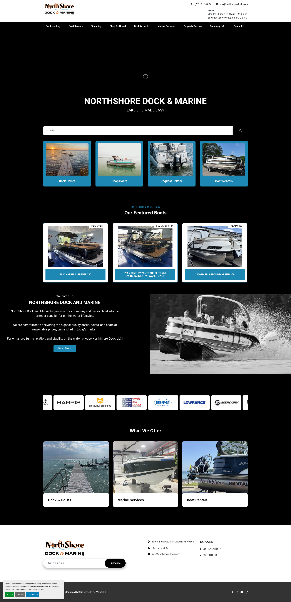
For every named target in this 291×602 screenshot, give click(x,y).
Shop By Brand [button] (118, 26)
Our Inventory (53, 26)
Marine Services (166, 26)
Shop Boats (119, 181)
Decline (20, 594)
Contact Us (239, 26)
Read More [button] (64, 348)
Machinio (101, 592)
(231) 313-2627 (203, 4)
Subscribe (115, 563)
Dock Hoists (67, 181)
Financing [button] (96, 26)
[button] (54, 26)
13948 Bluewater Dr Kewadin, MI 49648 (173, 541)
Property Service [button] (193, 26)
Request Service (172, 181)
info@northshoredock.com (233, 4)
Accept (10, 594)
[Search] (240, 130)
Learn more (33, 594)
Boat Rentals (76, 26)
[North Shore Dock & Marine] (64, 548)
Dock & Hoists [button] (141, 26)
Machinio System (74, 592)
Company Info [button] (217, 26)
